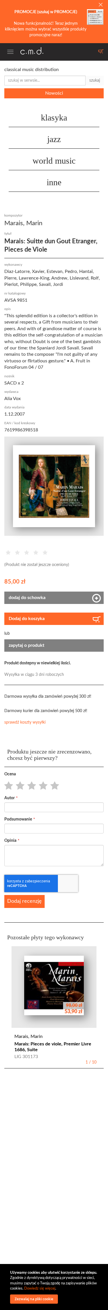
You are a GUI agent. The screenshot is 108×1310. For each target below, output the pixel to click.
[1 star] (7, 786)
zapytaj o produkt (26, 645)
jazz (54, 139)
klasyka (54, 117)
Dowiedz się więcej (39, 1288)
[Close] (100, 5)
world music (54, 160)
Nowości (54, 93)
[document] (54, 1287)
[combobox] (45, 80)
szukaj (94, 81)
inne (54, 182)
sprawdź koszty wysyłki (25, 722)
